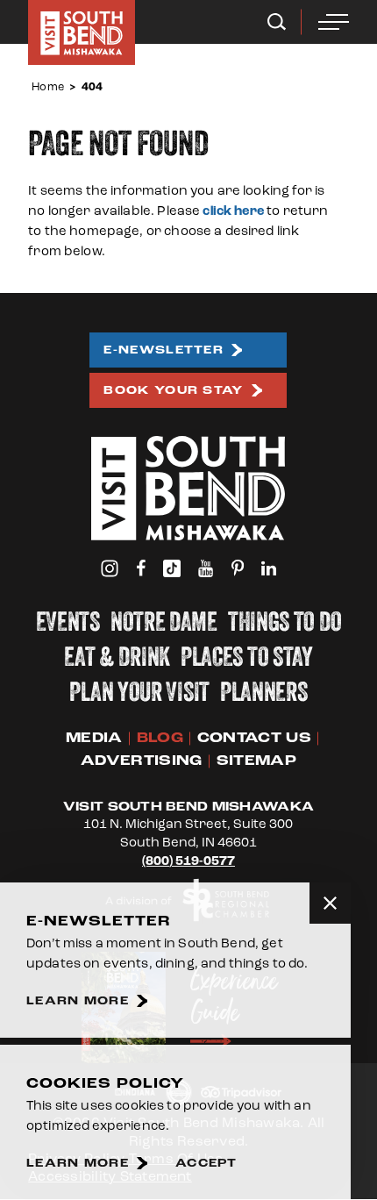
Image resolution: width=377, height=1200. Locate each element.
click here (233, 211)
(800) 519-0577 (188, 861)
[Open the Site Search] (276, 22)
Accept (206, 1163)
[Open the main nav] (333, 22)
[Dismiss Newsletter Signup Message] (330, 903)
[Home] (81, 32)
